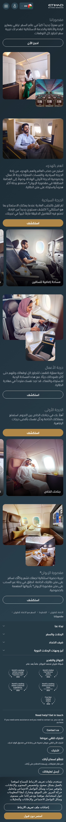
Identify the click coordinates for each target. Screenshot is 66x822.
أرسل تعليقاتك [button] (50, 771)
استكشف (33, 223)
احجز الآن (33, 43)
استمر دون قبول (33, 816)
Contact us (53, 729)
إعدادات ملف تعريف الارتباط (33, 807)
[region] (33, 799)
